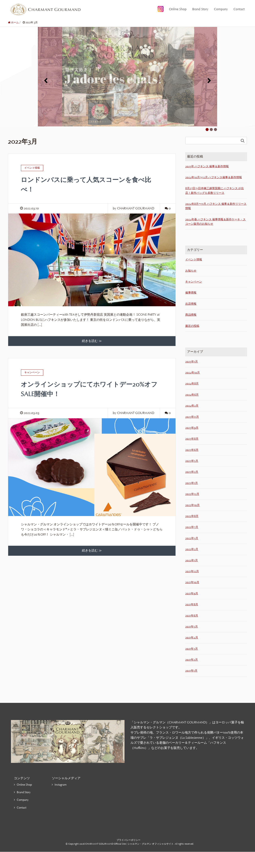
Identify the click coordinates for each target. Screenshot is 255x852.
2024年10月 (192, 372)
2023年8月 (191, 438)
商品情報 (190, 314)
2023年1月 (191, 483)
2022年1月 (191, 560)
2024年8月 (192, 383)
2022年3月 (191, 538)
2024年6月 (192, 394)
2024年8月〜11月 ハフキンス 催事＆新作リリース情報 (215, 206)
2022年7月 (191, 527)
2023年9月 (191, 427)
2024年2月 (191, 405)
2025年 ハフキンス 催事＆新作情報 (207, 166)
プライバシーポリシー (128, 840)
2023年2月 (191, 472)
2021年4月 (191, 637)
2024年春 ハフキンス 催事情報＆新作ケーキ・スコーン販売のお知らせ (215, 222)
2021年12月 (192, 571)
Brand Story (200, 9)
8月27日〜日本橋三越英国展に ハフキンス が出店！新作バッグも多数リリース (214, 190)
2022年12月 (192, 494)
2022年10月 (192, 505)
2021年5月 (191, 626)
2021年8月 (191, 604)
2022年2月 (191, 549)
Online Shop (178, 9)
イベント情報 (193, 259)
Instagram (61, 784)
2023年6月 (191, 450)
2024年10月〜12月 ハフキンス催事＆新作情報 (213, 177)
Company (221, 9)
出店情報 (190, 303)
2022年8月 (191, 516)
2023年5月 (191, 461)
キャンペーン (193, 281)
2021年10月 (192, 582)
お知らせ (190, 270)
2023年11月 (192, 417)
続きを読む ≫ (92, 341)
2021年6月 (191, 615)
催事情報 (190, 292)
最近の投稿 (192, 326)
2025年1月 (191, 361)
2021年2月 (191, 659)
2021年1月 (191, 670)
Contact (239, 9)
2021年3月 (191, 648)
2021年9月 (191, 593)
